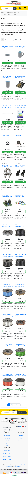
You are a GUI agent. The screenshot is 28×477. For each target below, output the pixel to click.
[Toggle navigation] (25, 8)
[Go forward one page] (19, 404)
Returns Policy (7, 456)
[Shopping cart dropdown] (20, 8)
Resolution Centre (7, 441)
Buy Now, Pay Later (7, 444)
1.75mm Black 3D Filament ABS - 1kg (19, 225)
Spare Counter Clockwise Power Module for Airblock (7, 137)
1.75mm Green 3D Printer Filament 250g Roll (20, 346)
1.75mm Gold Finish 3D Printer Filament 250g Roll (7, 346)
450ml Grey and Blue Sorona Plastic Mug (20, 47)
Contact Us (21, 441)
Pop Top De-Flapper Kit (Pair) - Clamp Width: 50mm (20, 167)
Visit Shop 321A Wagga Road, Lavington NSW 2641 (7, 429)
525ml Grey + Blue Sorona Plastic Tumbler (6, 77)
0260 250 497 (7, 426)
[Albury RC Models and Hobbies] (14, 3)
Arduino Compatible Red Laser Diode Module (20, 77)
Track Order (7, 438)
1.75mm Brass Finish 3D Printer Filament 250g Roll (20, 286)
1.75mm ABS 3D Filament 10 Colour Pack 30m (19, 196)
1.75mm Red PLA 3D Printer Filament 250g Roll (7, 376)
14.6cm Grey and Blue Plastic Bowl (7, 47)
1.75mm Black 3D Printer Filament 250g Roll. (7, 256)
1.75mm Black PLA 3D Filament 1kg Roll (20, 255)
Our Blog (21, 438)
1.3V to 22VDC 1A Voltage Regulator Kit (7, 195)
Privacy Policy (7, 453)
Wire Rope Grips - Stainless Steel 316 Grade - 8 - (7, 167)
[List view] (5, 39)
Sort (11, 39)
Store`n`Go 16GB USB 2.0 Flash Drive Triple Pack (20, 107)
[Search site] (15, 8)
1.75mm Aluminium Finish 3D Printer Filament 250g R (6, 226)
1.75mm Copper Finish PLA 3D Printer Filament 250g (20, 316)
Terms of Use (7, 450)
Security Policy (7, 459)
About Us (21, 435)
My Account (7, 435)
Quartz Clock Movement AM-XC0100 (19, 137)
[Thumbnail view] (2, 39)
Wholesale (7, 462)
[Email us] (17, 426)
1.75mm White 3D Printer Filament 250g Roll (20, 376)
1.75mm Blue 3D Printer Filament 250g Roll (7, 286)
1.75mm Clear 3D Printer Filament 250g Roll (7, 316)
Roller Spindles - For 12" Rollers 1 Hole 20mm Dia (7, 107)
